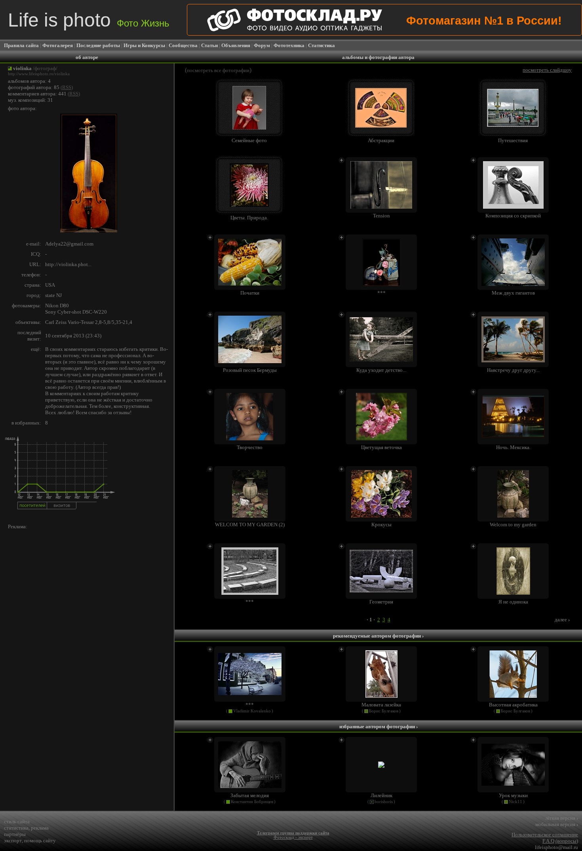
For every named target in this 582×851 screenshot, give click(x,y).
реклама (40, 828)
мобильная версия (556, 824)
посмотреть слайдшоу (547, 70)
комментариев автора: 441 (37, 94)
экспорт (13, 840)
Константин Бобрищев (252, 802)
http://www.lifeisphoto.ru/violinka (39, 74)
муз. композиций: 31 (30, 100)
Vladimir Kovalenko (252, 711)
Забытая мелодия (249, 795)
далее (562, 620)
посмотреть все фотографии (218, 70)
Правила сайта (21, 45)
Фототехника (289, 45)
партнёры (15, 834)
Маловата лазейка (381, 705)
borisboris (384, 802)
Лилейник (381, 795)
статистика (16, 828)
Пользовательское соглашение (545, 835)
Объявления (235, 45)
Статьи (209, 45)
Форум (262, 45)
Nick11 (515, 802)
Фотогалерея (57, 45)
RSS (66, 87)
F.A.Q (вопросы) (560, 841)
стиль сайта (17, 821)
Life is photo (88, 20)
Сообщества (183, 45)
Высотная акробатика (513, 705)
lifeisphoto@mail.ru (556, 847)
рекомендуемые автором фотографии (378, 636)
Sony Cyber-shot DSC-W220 (76, 312)
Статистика (321, 45)
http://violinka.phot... (68, 264)
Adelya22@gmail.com (69, 244)
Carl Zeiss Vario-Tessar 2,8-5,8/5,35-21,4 (88, 322)
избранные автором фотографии (378, 726)
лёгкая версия (561, 818)
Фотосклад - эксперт (293, 837)
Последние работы (98, 45)
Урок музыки (513, 795)
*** (249, 705)
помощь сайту (40, 840)
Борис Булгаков (383, 711)
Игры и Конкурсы (144, 45)
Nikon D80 (57, 305)
